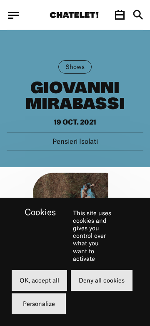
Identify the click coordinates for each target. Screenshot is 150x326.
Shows (75, 67)
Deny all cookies (102, 280)
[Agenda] (119, 15)
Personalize (39, 304)
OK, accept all (39, 280)
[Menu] (13, 15)
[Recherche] (138, 15)
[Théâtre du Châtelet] (74, 15)
